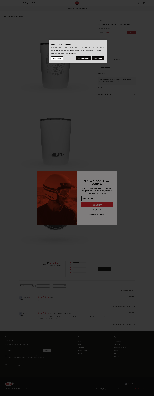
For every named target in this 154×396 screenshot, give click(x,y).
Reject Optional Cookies (83, 58)
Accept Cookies (98, 58)
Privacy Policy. (72, 53)
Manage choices (57, 58)
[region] (78, 51)
